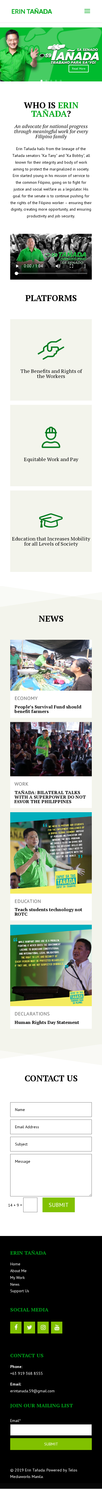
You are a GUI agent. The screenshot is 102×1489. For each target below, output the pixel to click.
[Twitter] (29, 1328)
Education (27, 901)
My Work (17, 1277)
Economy (26, 698)
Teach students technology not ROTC (48, 911)
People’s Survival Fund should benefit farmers (47, 709)
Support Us (19, 1290)
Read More (78, 68)
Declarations (32, 1013)
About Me (18, 1270)
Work (21, 784)
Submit (59, 1205)
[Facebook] (16, 1328)
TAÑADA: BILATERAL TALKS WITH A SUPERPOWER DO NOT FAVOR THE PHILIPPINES (50, 797)
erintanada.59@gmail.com (32, 1390)
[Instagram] (43, 1328)
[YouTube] (56, 1328)
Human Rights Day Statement (46, 1022)
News (15, 1284)
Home (15, 1264)
